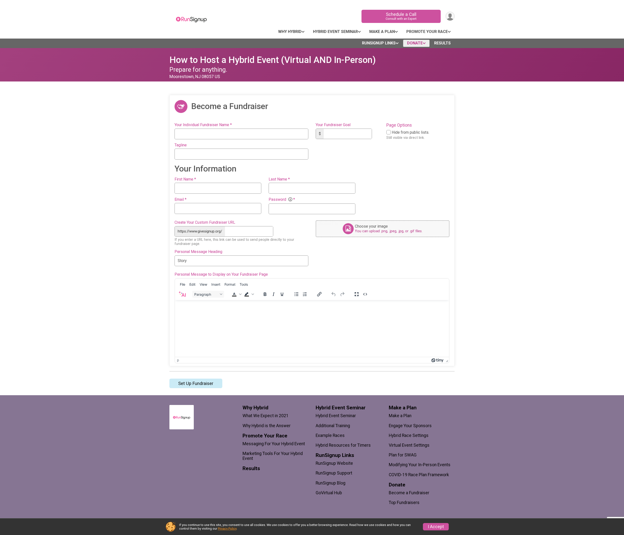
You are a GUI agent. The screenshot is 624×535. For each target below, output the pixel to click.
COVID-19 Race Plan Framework (419, 474)
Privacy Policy (227, 528)
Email (180, 199)
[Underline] (282, 294)
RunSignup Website (334, 463)
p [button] (178, 360)
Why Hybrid (290, 31)
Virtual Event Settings (409, 445)
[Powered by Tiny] (437, 360)
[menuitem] (182, 284)
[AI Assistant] (182, 294)
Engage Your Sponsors (410, 425)
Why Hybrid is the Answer (267, 425)
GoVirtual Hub (329, 492)
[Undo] (334, 294)
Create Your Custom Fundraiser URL (205, 222)
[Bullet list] (296, 294)
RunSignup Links (379, 43)
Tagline (181, 145)
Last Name (279, 179)
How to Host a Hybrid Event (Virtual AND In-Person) (272, 60)
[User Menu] (450, 16)
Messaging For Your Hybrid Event (274, 443)
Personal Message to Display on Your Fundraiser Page (221, 274)
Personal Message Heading (198, 252)
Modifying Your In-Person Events (419, 464)
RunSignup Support (334, 473)
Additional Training (333, 425)
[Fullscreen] (356, 294)
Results (442, 43)
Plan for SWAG (403, 455)
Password (282, 199)
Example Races (330, 435)
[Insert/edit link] (319, 294)
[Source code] (365, 294)
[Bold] (265, 294)
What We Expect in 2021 (266, 415)
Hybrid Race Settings (409, 435)
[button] (236, 294)
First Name (185, 179)
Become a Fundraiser (409, 492)
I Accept (436, 526)
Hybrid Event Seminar (335, 31)
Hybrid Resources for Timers (343, 445)
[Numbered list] (305, 294)
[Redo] (342, 294)
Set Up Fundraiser (195, 383)
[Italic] (273, 294)
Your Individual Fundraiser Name (203, 125)
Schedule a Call (401, 16)
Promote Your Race (427, 31)
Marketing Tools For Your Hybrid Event (273, 456)
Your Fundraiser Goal (333, 125)
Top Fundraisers (404, 502)
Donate (415, 43)
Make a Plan (382, 31)
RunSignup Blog (330, 483)
